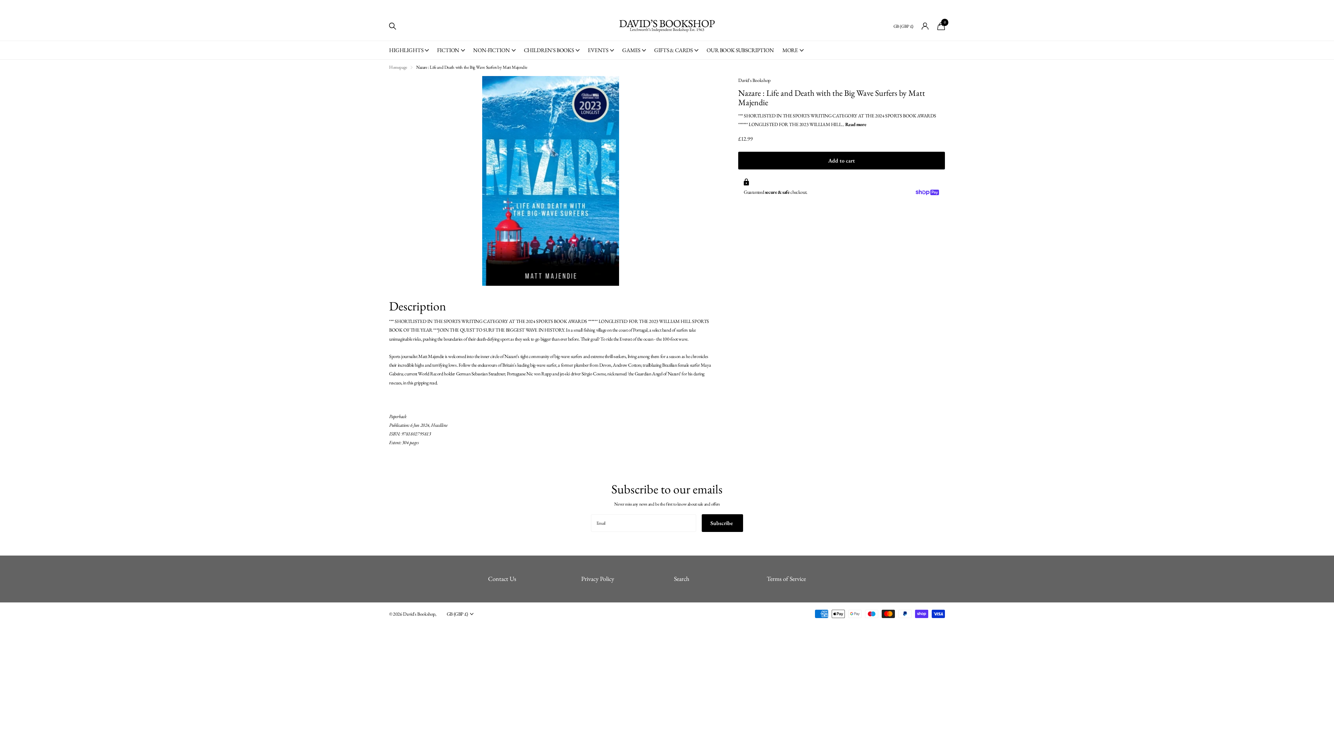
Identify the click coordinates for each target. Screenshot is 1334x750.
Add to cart (841, 160)
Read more (855, 124)
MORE (790, 50)
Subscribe (722, 523)
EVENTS (598, 50)
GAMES (631, 50)
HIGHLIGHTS (406, 50)
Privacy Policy (597, 579)
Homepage (398, 67)
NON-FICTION (491, 50)
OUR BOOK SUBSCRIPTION (740, 50)
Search (681, 579)
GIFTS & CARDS (673, 50)
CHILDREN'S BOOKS (549, 50)
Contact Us (502, 579)
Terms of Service (786, 579)
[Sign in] (925, 26)
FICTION (448, 50)
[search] (392, 26)
